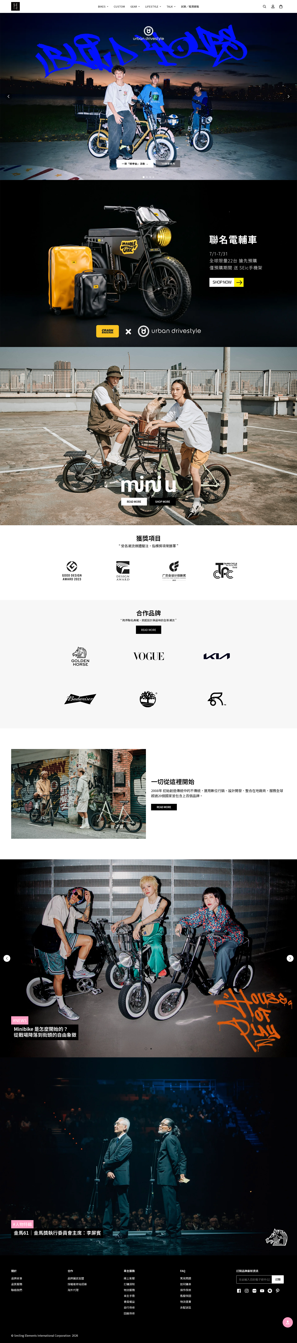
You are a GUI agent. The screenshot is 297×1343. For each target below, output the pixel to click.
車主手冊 (129, 1296)
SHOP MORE (162, 501)
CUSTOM (119, 6)
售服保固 (185, 1296)
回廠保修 (129, 1313)
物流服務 (129, 1290)
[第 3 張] (150, 177)
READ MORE (134, 501)
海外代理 (73, 1290)
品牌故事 (16, 1278)
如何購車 (185, 1284)
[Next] (290, 958)
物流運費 (185, 1302)
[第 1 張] (143, 177)
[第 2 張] (147, 177)
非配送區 (185, 1307)
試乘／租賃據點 (190, 6)
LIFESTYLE (151, 6)
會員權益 (129, 1302)
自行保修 (129, 1307)
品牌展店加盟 (76, 1278)
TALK (170, 6)
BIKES (102, 6)
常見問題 (185, 1278)
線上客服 (129, 1278)
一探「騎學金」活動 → (135, 163)
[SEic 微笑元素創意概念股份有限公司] (15, 6)
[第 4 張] (153, 177)
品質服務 (16, 1284)
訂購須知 (129, 1284)
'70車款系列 (168, 163)
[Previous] (6, 958)
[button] (281, 6)
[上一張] (8, 96)
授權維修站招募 (77, 1284)
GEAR (133, 6)
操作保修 (185, 1290)
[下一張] (288, 96)
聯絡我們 (16, 1290)
